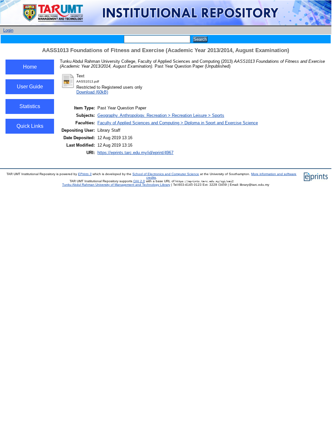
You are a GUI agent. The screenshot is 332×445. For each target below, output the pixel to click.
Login (8, 30)
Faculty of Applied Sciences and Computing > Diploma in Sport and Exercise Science (177, 122)
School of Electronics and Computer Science (165, 174)
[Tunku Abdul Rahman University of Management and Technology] (166, 24)
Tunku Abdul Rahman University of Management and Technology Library (116, 184)
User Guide (30, 86)
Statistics (29, 106)
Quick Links (30, 126)
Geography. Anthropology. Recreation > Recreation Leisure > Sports (160, 115)
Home (30, 67)
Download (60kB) (92, 92)
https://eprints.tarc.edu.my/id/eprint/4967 (135, 152)
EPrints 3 (85, 174)
